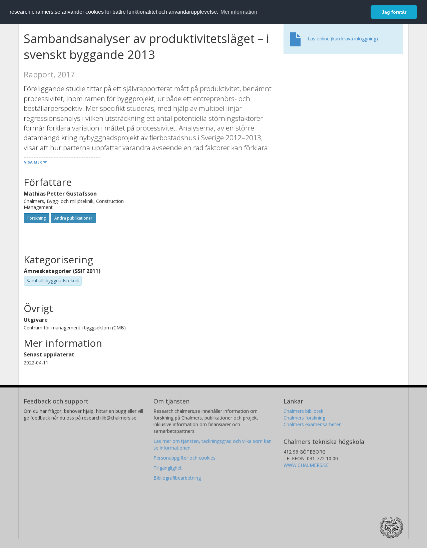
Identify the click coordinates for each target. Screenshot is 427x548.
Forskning (36, 218)
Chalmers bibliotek (303, 411)
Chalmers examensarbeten (313, 424)
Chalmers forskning (304, 418)
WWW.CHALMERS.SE (306, 465)
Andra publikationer (73, 218)
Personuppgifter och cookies (184, 458)
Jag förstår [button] (394, 12)
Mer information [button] (239, 12)
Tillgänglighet (167, 468)
